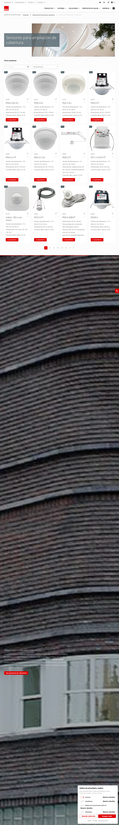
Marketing (88, 812)
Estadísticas (89, 801)
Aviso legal (94, 820)
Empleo (89, 820)
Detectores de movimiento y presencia (43, 14)
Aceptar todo (107, 816)
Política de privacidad (103, 820)
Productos (26, 14)
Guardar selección (88, 816)
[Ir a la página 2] (74, 247)
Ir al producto (12, 120)
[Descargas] (100, 2)
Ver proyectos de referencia (16, 673)
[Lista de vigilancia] (108, 2)
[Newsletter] (104, 2)
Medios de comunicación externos (95, 805)
